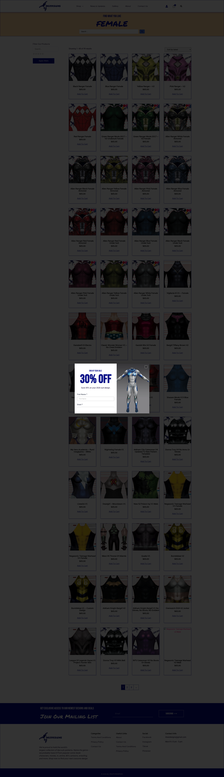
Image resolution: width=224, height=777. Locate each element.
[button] (146, 367)
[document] (112, 388)
